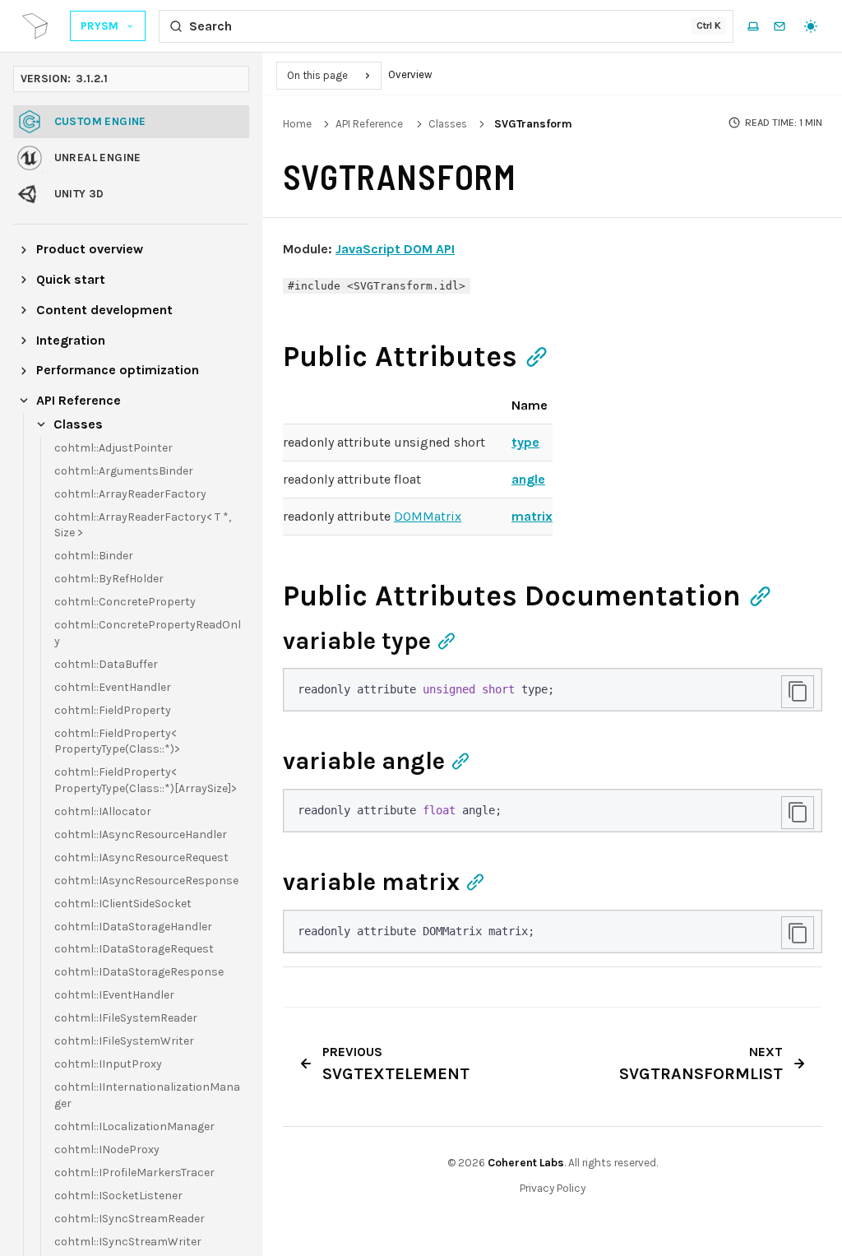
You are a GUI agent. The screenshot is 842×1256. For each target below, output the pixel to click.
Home (297, 124)
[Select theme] (810, 26)
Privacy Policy (552, 1188)
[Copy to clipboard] (797, 691)
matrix (532, 516)
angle (528, 479)
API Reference (369, 124)
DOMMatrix (427, 516)
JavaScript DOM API (395, 249)
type (525, 442)
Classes (447, 124)
